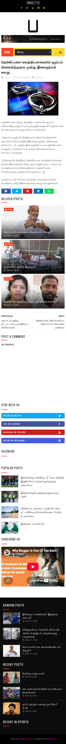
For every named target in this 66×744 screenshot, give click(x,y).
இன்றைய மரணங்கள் (33, 523)
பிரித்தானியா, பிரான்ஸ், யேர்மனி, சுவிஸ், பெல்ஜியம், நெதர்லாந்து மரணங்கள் (41, 633)
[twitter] (27, 8)
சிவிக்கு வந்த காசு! (33, 673)
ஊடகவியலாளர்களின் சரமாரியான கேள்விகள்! (42, 690)
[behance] (44, 8)
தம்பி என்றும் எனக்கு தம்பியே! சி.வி (40, 705)
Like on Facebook (11, 424)
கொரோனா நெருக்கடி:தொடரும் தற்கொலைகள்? (31, 301)
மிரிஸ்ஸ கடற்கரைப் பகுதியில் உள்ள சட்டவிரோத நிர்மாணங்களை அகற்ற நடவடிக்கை (41, 512)
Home (7, 52)
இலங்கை (39, 77)
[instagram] (38, 8)
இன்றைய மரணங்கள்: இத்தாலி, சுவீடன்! (40, 615)
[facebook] (22, 8)
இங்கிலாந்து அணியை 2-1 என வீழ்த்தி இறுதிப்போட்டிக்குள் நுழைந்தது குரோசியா (42, 481)
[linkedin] (33, 8)
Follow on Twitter (12, 415)
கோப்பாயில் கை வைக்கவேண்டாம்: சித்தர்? (28, 232)
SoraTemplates (26, 739)
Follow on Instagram (14, 440)
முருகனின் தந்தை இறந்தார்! (20, 266)
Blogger (51, 739)
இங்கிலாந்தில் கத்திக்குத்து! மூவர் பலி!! (40, 494)
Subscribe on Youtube (14, 432)
